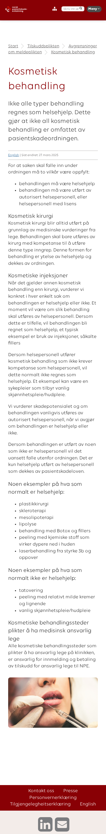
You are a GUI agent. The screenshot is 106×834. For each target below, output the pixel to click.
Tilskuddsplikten (43, 46)
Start (13, 46)
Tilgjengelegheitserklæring (40, 804)
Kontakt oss (41, 791)
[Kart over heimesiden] (56, 9)
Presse (70, 791)
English (13, 155)
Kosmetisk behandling (73, 52)
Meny (93, 9)
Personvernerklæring (53, 797)
